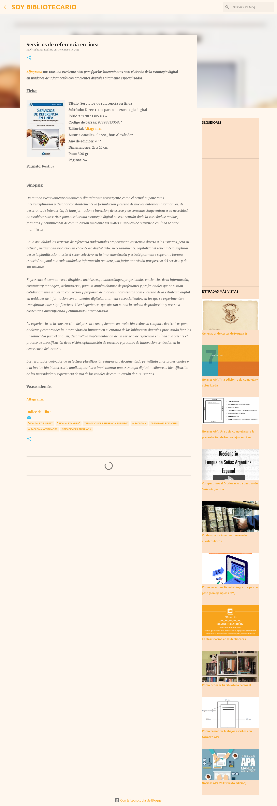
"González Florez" (40, 423)
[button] (29, 58)
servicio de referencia (76, 429)
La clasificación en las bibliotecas (224, 639)
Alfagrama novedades (42, 429)
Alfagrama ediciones (164, 423)
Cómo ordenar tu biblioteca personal (226, 685)
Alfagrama (34, 72)
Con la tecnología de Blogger (141, 800)
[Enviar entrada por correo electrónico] (29, 419)
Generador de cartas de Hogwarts (224, 333)
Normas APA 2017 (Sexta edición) (224, 783)
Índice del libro (39, 412)
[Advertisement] (108, 516)
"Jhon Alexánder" (68, 423)
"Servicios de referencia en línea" (106, 423)
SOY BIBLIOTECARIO (44, 7)
